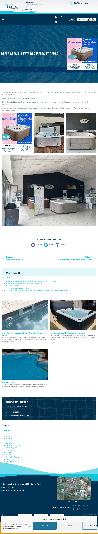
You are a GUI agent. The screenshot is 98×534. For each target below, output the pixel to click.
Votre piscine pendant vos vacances (18, 288)
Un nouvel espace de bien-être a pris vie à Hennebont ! (24, 283)
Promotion (9, 452)
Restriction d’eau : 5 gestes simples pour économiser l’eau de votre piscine (31, 281)
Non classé (9, 443)
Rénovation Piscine (12, 286)
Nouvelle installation (13, 445)
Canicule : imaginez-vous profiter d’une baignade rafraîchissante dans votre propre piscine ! (37, 290)
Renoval (8, 455)
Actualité (9, 436)
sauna (8, 459)
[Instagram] (61, 17)
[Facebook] (56, 17)
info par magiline (11, 441)
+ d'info (4, 345)
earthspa (9, 438)
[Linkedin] (56, 21)
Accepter (44, 526)
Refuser (69, 526)
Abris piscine (10, 434)
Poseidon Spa (10, 450)
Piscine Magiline (11, 448)
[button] (2, 19)
